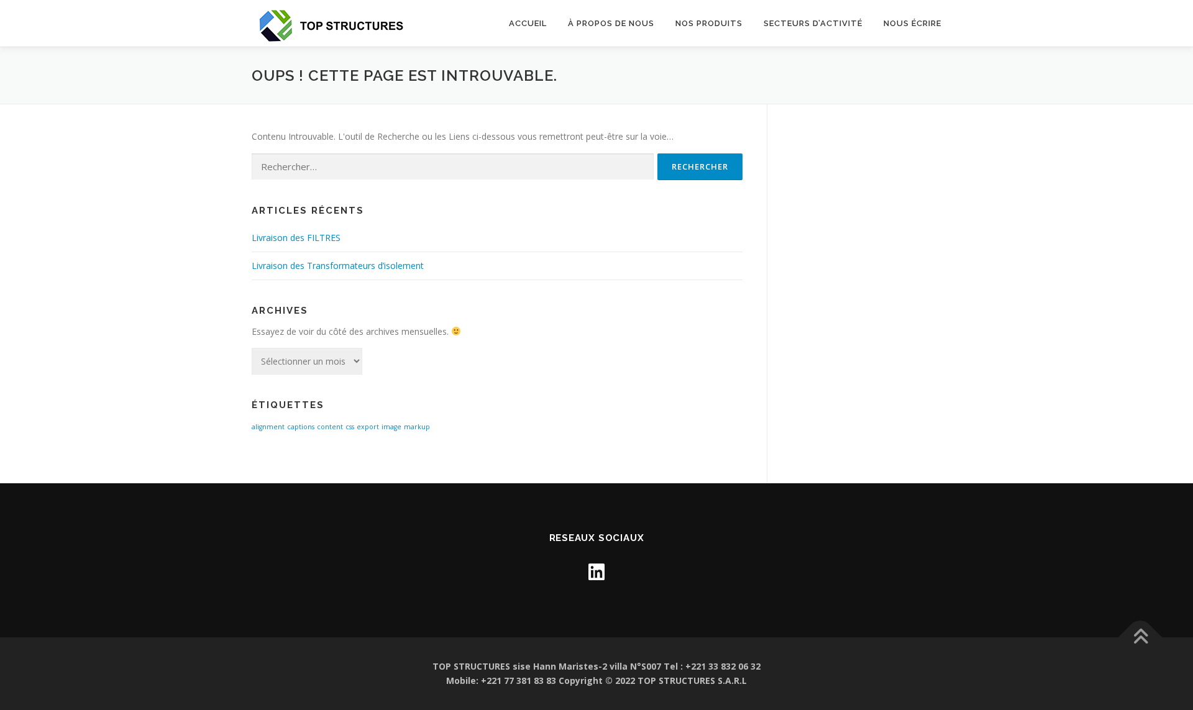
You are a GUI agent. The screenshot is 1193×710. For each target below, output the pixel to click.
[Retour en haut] (1140, 637)
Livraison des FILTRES (296, 237)
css (349, 426)
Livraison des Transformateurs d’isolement (338, 265)
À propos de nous (611, 23)
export (368, 426)
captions (300, 426)
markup (417, 426)
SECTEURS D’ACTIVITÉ (813, 23)
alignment (268, 426)
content (330, 426)
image (391, 426)
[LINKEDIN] (596, 572)
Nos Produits (709, 23)
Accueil (528, 23)
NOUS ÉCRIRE (912, 23)
